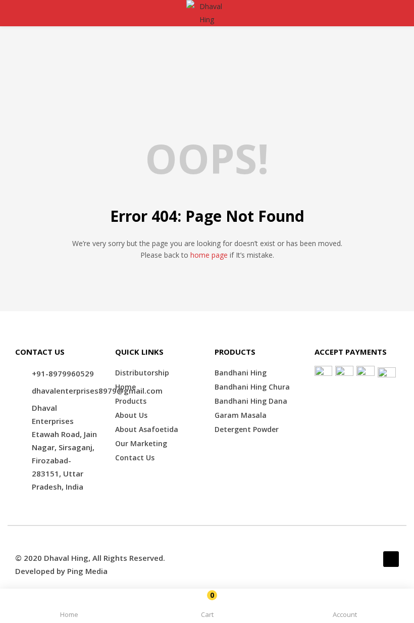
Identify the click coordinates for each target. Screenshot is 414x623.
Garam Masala (241, 415)
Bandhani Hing (241, 372)
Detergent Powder (247, 429)
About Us (131, 415)
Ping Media (87, 571)
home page (209, 255)
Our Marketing (141, 443)
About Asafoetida (146, 429)
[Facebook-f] (391, 559)
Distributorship (142, 372)
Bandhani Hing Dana (251, 401)
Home (125, 387)
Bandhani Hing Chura (252, 387)
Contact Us (134, 457)
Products (130, 401)
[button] (207, 607)
